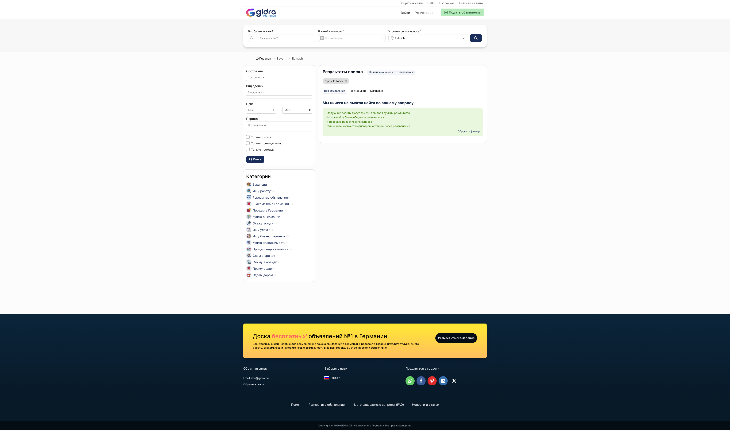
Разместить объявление (456, 338)
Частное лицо (358, 90)
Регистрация (425, 13)
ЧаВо (431, 3)
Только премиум (262, 149)
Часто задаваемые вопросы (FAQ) (378, 404)
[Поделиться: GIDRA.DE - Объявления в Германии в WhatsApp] (410, 380)
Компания (376, 90)
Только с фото (261, 137)
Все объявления (334, 90)
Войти (405, 13)
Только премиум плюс (266, 143)
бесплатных (289, 336)
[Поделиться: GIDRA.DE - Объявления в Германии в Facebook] (421, 380)
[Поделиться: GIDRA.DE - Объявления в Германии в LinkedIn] (443, 380)
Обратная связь (412, 3)
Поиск (296, 404)
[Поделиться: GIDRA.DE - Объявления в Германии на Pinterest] (432, 380)
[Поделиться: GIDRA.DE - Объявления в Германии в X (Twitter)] (454, 380)
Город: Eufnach (334, 81)
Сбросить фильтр (469, 131)
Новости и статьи (471, 3)
